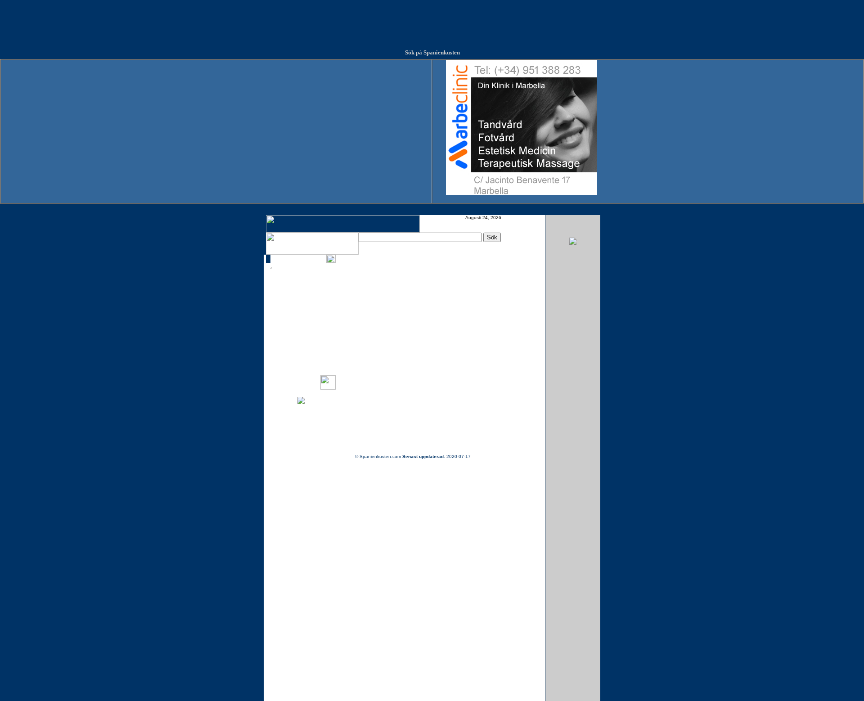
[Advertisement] (432, 20)
